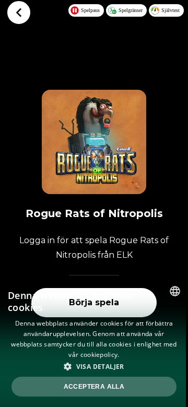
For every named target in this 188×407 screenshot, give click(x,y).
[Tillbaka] (18, 12)
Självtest (170, 10)
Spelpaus (90, 10)
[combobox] (175, 291)
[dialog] (94, 342)
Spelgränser (131, 10)
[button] (94, 366)
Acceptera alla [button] (94, 386)
